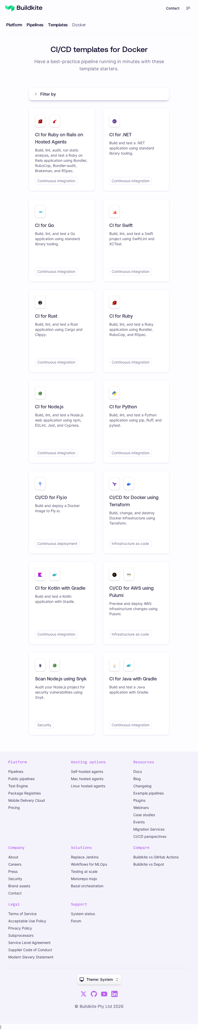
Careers (14, 864)
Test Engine (18, 786)
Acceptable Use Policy (27, 921)
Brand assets (19, 886)
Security (15, 878)
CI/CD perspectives (149, 836)
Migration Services (148, 829)
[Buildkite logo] (23, 8)
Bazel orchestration (87, 886)
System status (83, 913)
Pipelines (35, 24)
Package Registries (24, 793)
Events (139, 822)
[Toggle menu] (188, 8)
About (13, 857)
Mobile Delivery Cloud (26, 800)
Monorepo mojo (84, 878)
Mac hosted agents (87, 778)
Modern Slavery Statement (30, 957)
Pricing (14, 807)
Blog (137, 778)
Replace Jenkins (84, 857)
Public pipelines (21, 778)
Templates (58, 24)
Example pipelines (148, 793)
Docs (137, 771)
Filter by (48, 94)
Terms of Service (22, 913)
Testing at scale (84, 871)
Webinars (141, 807)
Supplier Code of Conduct (30, 950)
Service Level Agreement (29, 942)
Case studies (144, 815)
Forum (76, 921)
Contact (172, 8)
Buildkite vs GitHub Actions (156, 857)
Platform (14, 24)
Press (13, 871)
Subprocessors (21, 935)
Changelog (142, 786)
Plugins (139, 800)
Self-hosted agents (87, 771)
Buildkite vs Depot (148, 864)
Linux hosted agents (88, 786)
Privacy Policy (20, 928)
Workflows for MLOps (89, 864)
